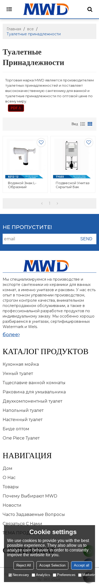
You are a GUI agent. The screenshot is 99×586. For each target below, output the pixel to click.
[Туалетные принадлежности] (16, 108)
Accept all (81, 565)
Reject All (23, 565)
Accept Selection (52, 565)
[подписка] (86, 239)
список (82, 124)
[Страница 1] (42, 203)
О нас (9, 477)
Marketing (89, 575)
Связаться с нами (22, 523)
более (10, 335)
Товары (11, 486)
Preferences (66, 575)
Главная (14, 29)
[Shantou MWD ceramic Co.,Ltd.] (49, 9)
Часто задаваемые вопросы (34, 514)
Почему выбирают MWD (30, 496)
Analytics (43, 575)
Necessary (21, 575)
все (30, 29)
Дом (7, 468)
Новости (12, 505)
